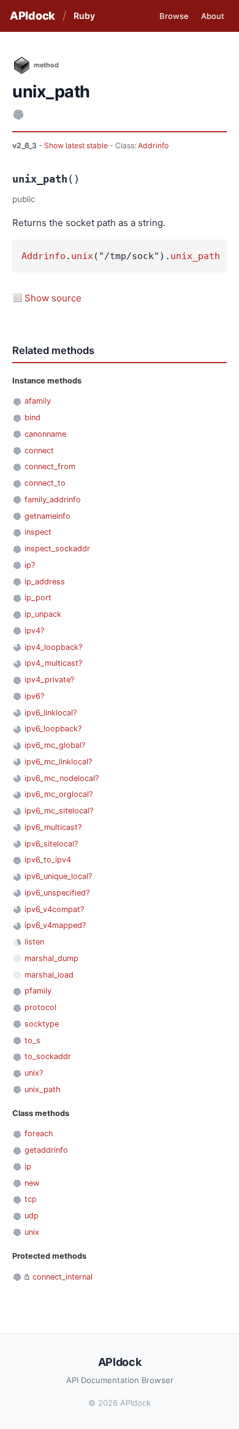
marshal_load (49, 974)
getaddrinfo (46, 1150)
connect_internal (62, 1276)
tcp (31, 1199)
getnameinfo (47, 516)
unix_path (195, 256)
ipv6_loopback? (53, 728)
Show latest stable (77, 145)
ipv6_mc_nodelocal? (62, 778)
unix (82, 256)
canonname (45, 434)
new (32, 1183)
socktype (42, 1023)
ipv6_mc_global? (55, 745)
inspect (38, 532)
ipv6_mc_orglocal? (59, 794)
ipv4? (34, 630)
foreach (39, 1133)
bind (32, 417)
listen (34, 941)
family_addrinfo (53, 499)
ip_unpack (43, 614)
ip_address (45, 581)
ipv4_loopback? (53, 647)
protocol (40, 1007)
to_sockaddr (48, 1056)
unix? (34, 1072)
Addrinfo (153, 145)
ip (28, 1166)
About (212, 16)
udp (32, 1215)
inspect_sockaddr (57, 548)
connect (39, 450)
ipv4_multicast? (53, 663)
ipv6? (34, 696)
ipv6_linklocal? (51, 712)
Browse (174, 16)
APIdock (32, 15)
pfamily (38, 990)
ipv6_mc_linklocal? (58, 761)
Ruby (84, 15)
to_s (32, 1040)
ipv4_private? (49, 679)
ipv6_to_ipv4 (48, 859)
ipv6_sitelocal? (51, 843)
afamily (38, 400)
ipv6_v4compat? (54, 909)
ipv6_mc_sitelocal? (59, 810)
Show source (53, 298)
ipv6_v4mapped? (55, 925)
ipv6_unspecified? (57, 892)
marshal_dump (51, 958)
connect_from (50, 466)
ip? (30, 565)
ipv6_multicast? (53, 827)
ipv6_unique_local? (58, 876)
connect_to (45, 483)
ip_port (38, 597)
